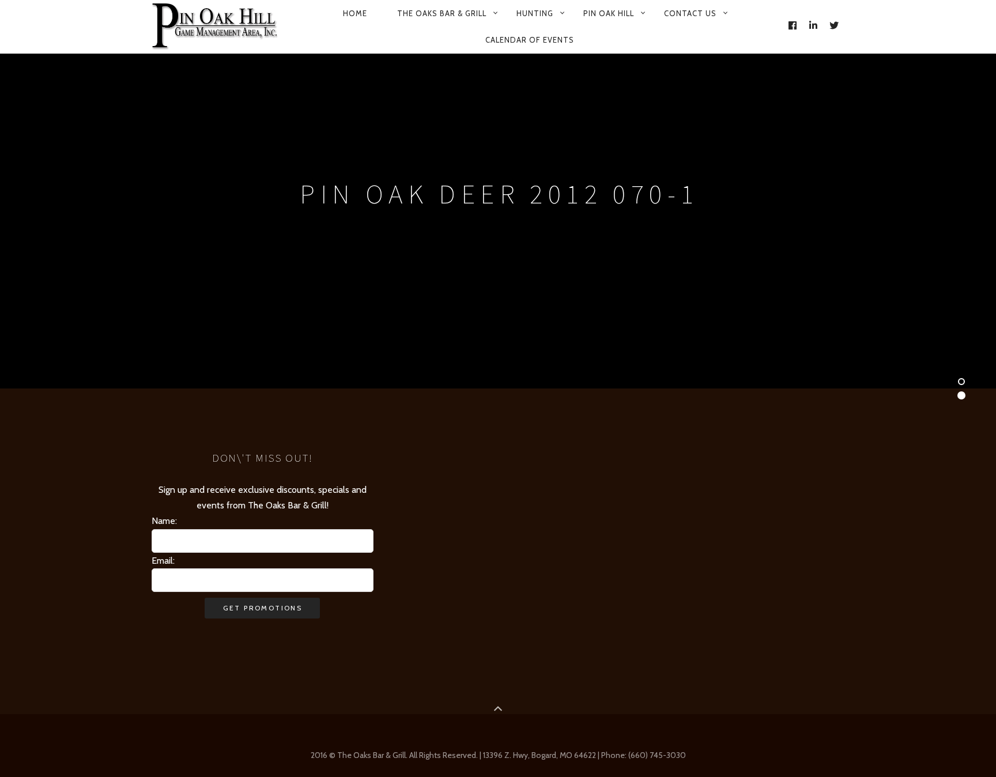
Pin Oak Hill (608, 13)
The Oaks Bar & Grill (441, 13)
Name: (164, 520)
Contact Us (690, 13)
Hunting (534, 13)
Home (355, 13)
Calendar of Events (529, 39)
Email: (163, 560)
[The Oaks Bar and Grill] (214, 26)
